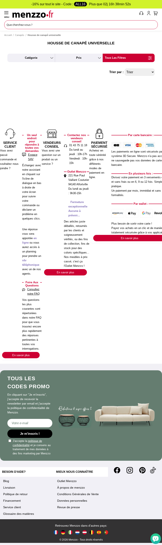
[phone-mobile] (141, 14)
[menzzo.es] (99, 532)
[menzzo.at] (84, 532)
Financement (12, 500)
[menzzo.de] (63, 532)
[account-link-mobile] (150, 14)
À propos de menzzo (71, 487)
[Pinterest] (142, 470)
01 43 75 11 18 (78, 145)
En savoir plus (21, 355)
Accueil (8, 35)
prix (78, 57)
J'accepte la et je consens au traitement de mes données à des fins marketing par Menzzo (32, 447)
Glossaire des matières (18, 513)
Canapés (19, 35)
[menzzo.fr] (56, 532)
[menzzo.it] (70, 532)
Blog (6, 481)
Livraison (9, 487)
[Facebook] (117, 470)
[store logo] (75, 14)
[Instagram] (130, 470)
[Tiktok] (153, 470)
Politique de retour (15, 494)
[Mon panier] (156, 13)
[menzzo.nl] (77, 532)
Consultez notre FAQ (33, 291)
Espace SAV (32, 157)
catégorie (31, 57)
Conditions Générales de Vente (78, 494)
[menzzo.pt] (106, 532)
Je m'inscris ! (30, 433)
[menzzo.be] (92, 532)
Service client (12, 507)
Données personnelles (72, 500)
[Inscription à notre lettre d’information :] (29, 423)
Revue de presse (68, 507)
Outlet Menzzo (67, 481)
